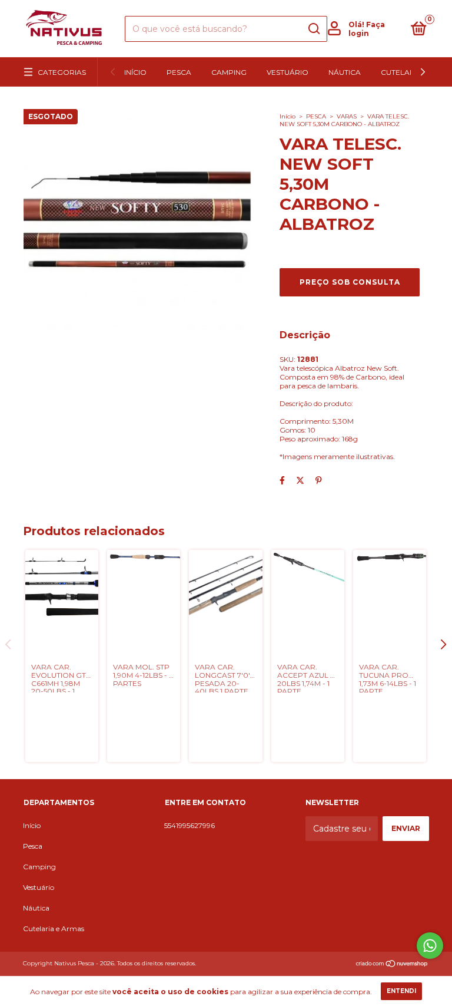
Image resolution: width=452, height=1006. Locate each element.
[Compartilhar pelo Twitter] (300, 480)
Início (135, 72)
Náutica (344, 72)
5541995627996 (189, 825)
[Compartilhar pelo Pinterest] (318, 480)
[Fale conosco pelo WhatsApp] (430, 945)
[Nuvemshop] (392, 964)
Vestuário (287, 72)
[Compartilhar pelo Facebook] (282, 480)
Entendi (401, 991)
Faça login (366, 29)
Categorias (62, 72)
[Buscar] (313, 28)
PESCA (316, 116)
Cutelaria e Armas (53, 928)
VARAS (347, 116)
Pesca (179, 72)
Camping (229, 72)
